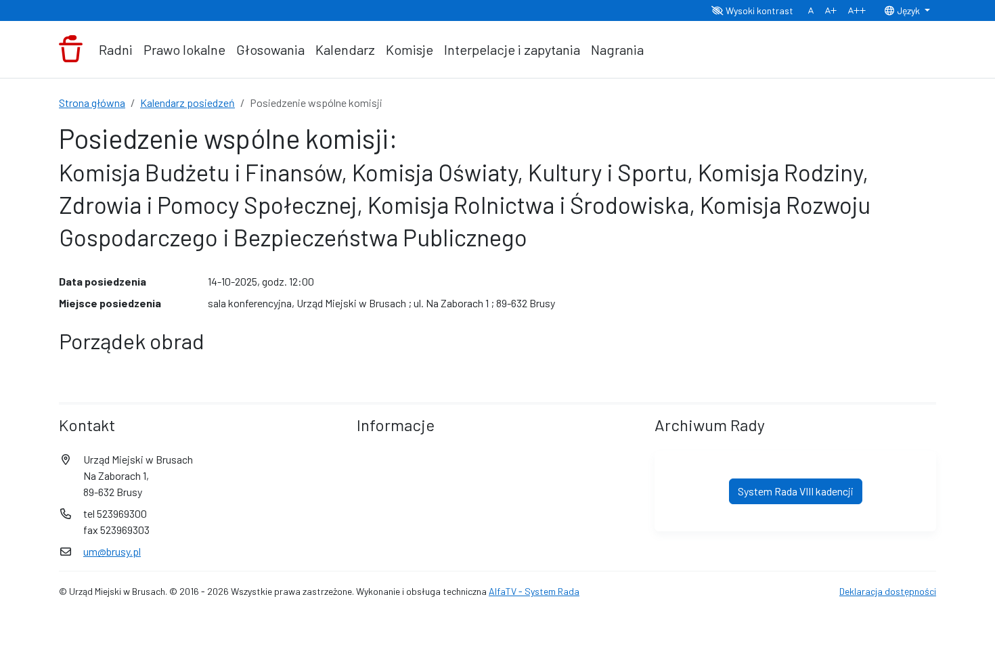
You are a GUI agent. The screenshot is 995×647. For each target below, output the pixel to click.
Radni (116, 49)
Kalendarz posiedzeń (187, 102)
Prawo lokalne (184, 49)
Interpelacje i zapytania (512, 49)
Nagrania (617, 49)
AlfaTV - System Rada (534, 591)
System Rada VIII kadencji (796, 491)
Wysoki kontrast (758, 10)
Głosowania (270, 49)
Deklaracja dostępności (887, 591)
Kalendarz (345, 49)
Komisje (409, 49)
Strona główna (92, 102)
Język (908, 10)
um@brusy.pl (112, 551)
